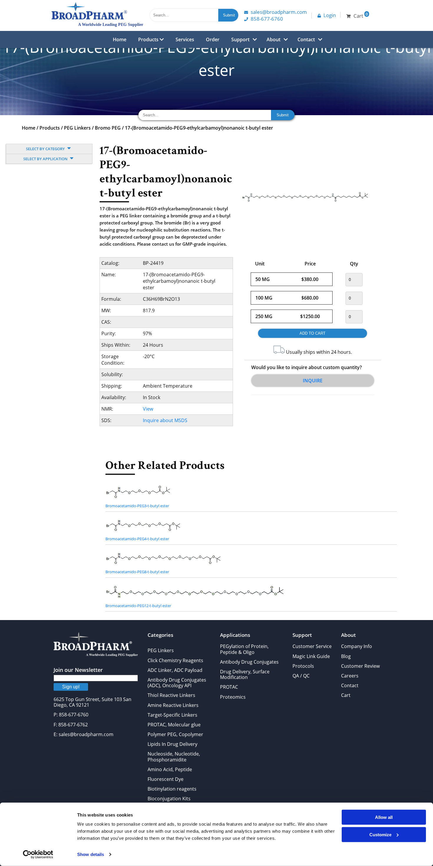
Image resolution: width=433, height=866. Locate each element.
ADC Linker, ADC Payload (175, 670)
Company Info (356, 646)
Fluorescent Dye (166, 779)
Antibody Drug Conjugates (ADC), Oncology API (177, 683)
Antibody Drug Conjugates (249, 662)
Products (149, 39)
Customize (380, 834)
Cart (346, 695)
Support (240, 39)
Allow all (384, 817)
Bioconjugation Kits (169, 798)
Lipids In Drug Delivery (172, 744)
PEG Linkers (77, 128)
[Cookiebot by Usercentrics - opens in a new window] (38, 854)
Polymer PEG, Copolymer (175, 734)
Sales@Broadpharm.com (279, 12)
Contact (306, 39)
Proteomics (233, 697)
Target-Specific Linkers (172, 715)
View (148, 409)
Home (119, 39)
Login (329, 15)
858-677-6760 (267, 18)
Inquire (313, 380)
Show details (90, 854)
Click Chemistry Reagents (175, 660)
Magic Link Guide (311, 656)
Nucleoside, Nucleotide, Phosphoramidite (174, 757)
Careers (349, 675)
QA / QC (301, 675)
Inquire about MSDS (165, 420)
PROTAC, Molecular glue (174, 724)
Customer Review (360, 666)
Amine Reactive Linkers (173, 705)
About (273, 39)
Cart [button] (360, 15)
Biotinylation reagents (172, 789)
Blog (346, 656)
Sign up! (71, 686)
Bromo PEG (108, 128)
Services (185, 39)
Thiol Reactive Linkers (171, 695)
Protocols (303, 666)
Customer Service (312, 646)
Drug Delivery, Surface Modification (245, 674)
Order (212, 39)
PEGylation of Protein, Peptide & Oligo (244, 649)
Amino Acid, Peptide (170, 769)
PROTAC (229, 687)
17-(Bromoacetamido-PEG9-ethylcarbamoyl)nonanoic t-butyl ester (199, 128)
